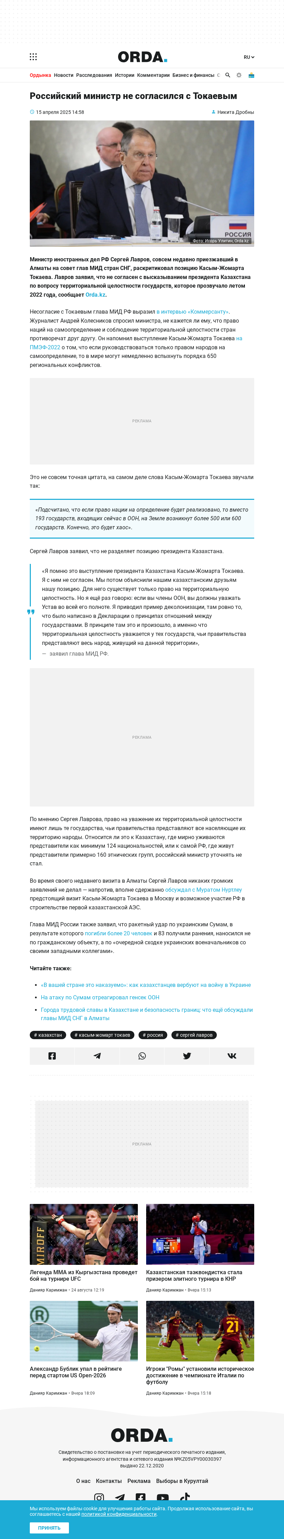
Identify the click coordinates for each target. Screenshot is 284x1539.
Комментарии (153, 75)
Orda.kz (95, 294)
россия (155, 1035)
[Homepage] (142, 56)
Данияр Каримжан (48, 1290)
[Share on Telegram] (97, 1056)
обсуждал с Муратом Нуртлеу (203, 889)
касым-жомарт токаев (104, 1035)
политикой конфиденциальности (119, 1514)
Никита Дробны (236, 112)
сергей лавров (196, 1035)
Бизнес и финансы (193, 75)
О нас (83, 1481)
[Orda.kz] (141, 1445)
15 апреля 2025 (53, 112)
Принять (49, 1528)
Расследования (94, 75)
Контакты (109, 1481)
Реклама (139, 1481)
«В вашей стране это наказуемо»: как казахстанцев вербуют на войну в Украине (146, 985)
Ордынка (40, 75)
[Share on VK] (232, 1056)
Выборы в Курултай (182, 1481)
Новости (63, 75)
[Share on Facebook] (52, 1056)
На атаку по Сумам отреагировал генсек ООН (100, 997)
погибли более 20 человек (118, 933)
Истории (124, 75)
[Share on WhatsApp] (142, 1056)
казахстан (50, 1035)
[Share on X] (187, 1056)
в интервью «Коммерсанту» (193, 311)
